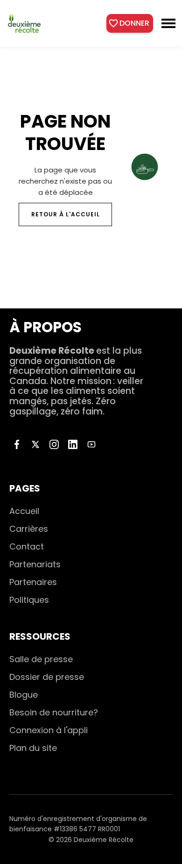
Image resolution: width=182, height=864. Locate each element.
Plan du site (33, 748)
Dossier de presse (46, 677)
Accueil (24, 511)
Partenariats (35, 564)
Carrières (28, 529)
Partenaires (33, 582)
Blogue (23, 694)
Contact (26, 546)
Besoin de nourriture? (53, 712)
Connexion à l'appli (48, 730)
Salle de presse (41, 659)
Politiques (29, 600)
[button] (168, 23)
